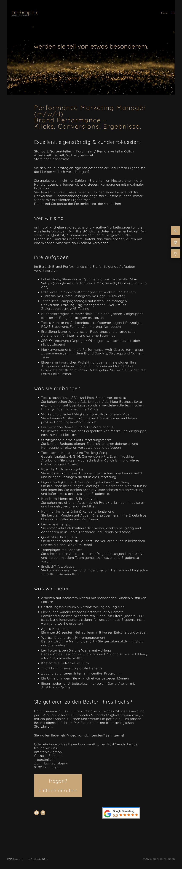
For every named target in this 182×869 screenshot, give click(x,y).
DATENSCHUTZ (38, 858)
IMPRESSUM (15, 858)
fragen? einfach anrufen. (58, 785)
